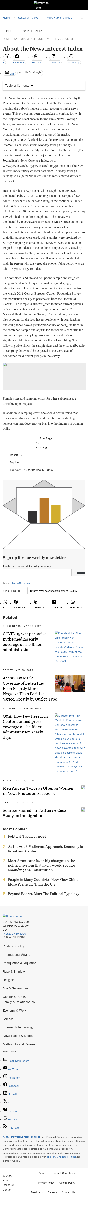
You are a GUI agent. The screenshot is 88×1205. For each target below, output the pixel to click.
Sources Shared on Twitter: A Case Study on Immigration (34, 812)
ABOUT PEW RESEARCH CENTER (21, 1137)
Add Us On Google (30, 72)
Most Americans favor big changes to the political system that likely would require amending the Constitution (41, 865)
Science (8, 1019)
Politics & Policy (14, 946)
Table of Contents (17, 85)
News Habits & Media (18, 1036)
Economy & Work (14, 1010)
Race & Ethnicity (14, 971)
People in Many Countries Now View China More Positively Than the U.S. (43, 882)
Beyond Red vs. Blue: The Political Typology (43, 893)
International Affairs (16, 954)
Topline (14, 462)
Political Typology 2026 (27, 836)
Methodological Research (20, 1044)
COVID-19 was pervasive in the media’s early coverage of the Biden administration (24, 641)
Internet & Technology (18, 1027)
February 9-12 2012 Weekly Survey (31, 470)
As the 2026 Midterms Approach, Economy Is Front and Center (45, 848)
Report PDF (17, 455)
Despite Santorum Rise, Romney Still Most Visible (39, 39)
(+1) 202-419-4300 (14, 933)
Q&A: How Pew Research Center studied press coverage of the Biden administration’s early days (25, 726)
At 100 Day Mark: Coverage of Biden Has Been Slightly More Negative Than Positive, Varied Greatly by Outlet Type (30, 688)
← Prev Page (44, 438)
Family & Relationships (19, 1002)
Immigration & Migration (19, 963)
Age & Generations (15, 988)
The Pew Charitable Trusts (61, 1156)
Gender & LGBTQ (14, 997)
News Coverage (21, 583)
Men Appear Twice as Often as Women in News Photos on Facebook (38, 790)
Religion (8, 980)
